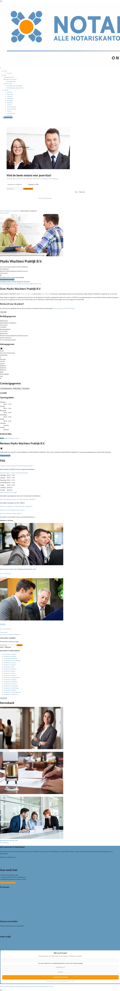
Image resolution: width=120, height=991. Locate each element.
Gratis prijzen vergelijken (7, 279)
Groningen (10, 100)
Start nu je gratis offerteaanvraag (64, 308)
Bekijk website (17, 388)
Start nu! (19, 645)
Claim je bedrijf (4, 213)
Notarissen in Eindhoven (12, 211)
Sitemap (9, 986)
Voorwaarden (27, 986)
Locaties (6, 90)
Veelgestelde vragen (6, 941)
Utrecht (9, 111)
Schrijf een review (5, 456)
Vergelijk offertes (28, 188)
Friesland (9, 96)
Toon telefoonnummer (6, 388)
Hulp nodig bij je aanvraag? (8, 945)
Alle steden (3, 917)
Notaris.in (3, 986)
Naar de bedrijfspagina (45, 198)
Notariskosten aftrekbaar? (15, 86)
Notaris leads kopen (6, 928)
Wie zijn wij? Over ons (6, 861)
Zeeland (9, 115)
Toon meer (3, 698)
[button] (16, 466)
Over (1, 284)
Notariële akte (11, 81)
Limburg (9, 105)
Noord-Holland (11, 109)
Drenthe (9, 92)
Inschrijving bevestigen (60, 977)
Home (5, 71)
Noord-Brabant (11, 107)
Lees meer (3, 312)
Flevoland (10, 94)
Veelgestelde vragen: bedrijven (9, 932)
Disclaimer (35, 986)
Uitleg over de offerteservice (8, 943)
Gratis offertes (8, 117)
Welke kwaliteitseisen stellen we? (10, 863)
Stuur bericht (26, 388)
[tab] (60, 466)
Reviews (35, 284)
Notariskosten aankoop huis (15, 88)
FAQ (39, 284)
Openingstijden (28, 284)
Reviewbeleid (43, 986)
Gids (5, 75)
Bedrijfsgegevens (8, 284)
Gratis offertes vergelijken (8, 883)
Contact (2, 947)
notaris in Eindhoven (26, 294)
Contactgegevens (19, 284)
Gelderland (10, 98)
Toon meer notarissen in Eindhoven (10, 634)
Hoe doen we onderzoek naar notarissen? (12, 865)
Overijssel (10, 103)
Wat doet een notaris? (10, 79)
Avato (17, 857)
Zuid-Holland (11, 113)
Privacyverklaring (17, 986)
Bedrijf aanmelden (5, 930)
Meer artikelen (4, 842)
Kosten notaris (8, 83)
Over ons (9, 73)
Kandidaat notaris (9, 77)
